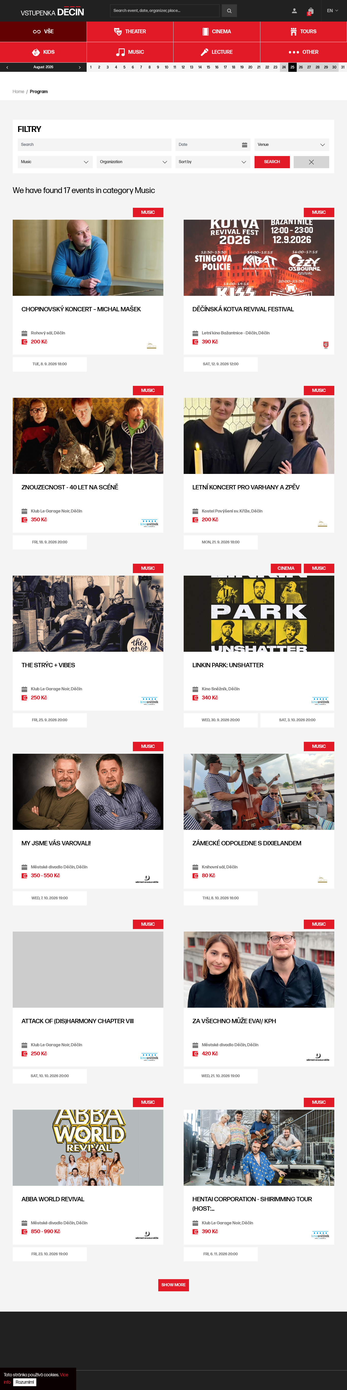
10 (166, 67)
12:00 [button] (221, 364)
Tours (308, 32)
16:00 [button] (220, 898)
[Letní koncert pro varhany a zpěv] (259, 436)
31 (342, 67)
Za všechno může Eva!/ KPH (234, 1021)
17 (225, 67)
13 (191, 67)
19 (242, 67)
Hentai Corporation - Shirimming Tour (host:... (252, 1204)
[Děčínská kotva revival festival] (259, 258)
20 (250, 67)
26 (301, 67)
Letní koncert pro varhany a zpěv (246, 487)
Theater (135, 32)
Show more (174, 1285)
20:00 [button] (49, 542)
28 (318, 67)
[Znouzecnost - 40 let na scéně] (88, 436)
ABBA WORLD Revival (53, 1199)
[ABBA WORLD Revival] (88, 1148)
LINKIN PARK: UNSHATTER (228, 665)
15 (208, 67)
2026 (49, 67)
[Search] (229, 10)
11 (175, 67)
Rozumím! (25, 1382)
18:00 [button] (50, 364)
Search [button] (272, 162)
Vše (49, 32)
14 (200, 67)
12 (183, 67)
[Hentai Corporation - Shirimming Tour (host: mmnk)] (259, 1148)
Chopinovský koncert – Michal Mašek (81, 309)
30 (334, 67)
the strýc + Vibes (48, 665)
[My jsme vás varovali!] (88, 792)
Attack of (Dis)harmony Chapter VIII (78, 1021)
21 (258, 67)
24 (284, 67)
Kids (49, 52)
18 (233, 67)
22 (267, 67)
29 (326, 67)
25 (292, 67)
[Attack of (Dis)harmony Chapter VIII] (88, 970)
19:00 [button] (49, 898)
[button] (311, 162)
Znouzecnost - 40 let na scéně (70, 487)
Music (136, 52)
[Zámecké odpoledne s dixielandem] (259, 792)
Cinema (221, 32)
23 (275, 67)
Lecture (222, 52)
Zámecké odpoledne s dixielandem (247, 843)
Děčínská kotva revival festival (243, 309)
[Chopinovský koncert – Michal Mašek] (88, 258)
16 (216, 67)
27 (309, 67)
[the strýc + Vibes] (88, 614)
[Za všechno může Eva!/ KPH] (259, 970)
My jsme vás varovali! (56, 843)
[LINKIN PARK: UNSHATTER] (259, 614)
